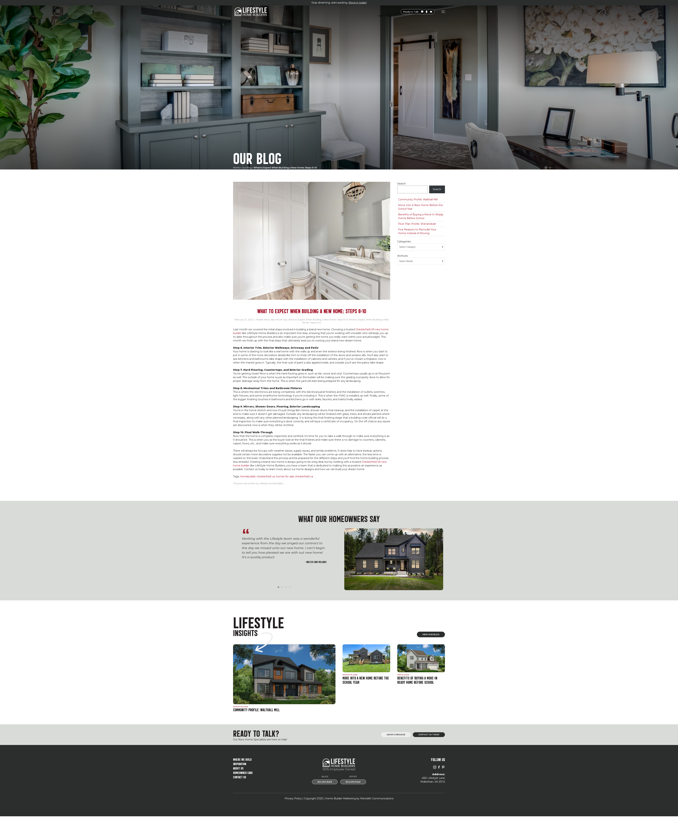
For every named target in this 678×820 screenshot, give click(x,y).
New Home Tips (279, 319)
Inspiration (239, 763)
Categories (404, 241)
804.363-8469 (324, 782)
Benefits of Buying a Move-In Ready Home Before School (420, 216)
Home (236, 167)
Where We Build (242, 759)
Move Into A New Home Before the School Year (420, 207)
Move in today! (358, 2)
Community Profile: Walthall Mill (418, 199)
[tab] (278, 587)
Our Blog (246, 167)
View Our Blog (430, 634)
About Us (238, 768)
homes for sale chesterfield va (294, 476)
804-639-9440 (353, 782)
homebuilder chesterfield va (257, 476)
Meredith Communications (376, 798)
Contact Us (239, 777)
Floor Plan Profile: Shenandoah (417, 223)
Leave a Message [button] (396, 734)
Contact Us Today (428, 734)
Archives (402, 255)
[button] (422, 11)
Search (401, 183)
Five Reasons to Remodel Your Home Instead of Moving (417, 231)
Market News (263, 319)
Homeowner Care (243, 772)
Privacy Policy (293, 798)
